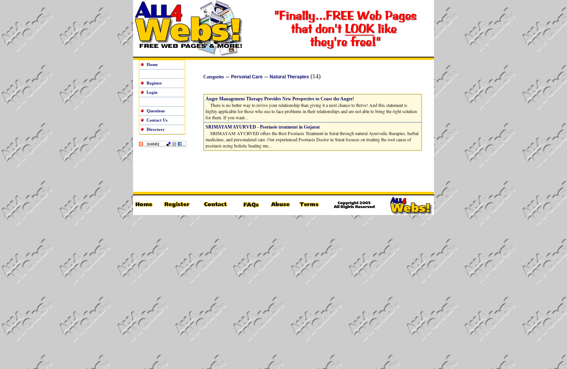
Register (154, 83)
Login (152, 92)
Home (152, 64)
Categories (213, 77)
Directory (156, 129)
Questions (156, 110)
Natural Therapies (289, 77)
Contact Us (157, 120)
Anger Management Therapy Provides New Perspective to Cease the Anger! (280, 99)
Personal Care (247, 77)
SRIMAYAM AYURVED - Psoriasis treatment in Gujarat (263, 127)
